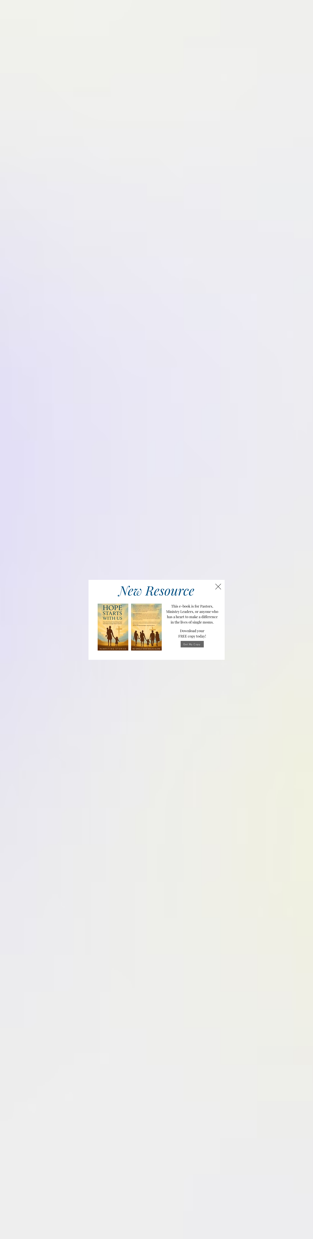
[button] (218, 586)
